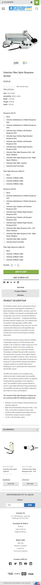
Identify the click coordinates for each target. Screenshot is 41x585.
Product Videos (21, 291)
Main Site (20, 543)
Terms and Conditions (20, 551)
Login (17, 529)
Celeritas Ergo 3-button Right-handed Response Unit (19, 148)
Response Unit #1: (9, 113)
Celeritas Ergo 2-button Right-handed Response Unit (19, 137)
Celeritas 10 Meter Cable (14, 178)
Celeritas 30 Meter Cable (14, 184)
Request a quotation (20, 546)
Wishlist (20, 526)
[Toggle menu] (3, 8)
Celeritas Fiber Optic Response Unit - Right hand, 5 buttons (21, 159)
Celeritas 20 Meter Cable (14, 181)
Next (37, 40)
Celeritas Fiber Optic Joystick (16, 163)
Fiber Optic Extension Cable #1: (14, 171)
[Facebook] (4, 282)
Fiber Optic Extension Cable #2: (14, 247)
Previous (3, 40)
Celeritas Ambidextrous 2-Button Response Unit (21, 121)
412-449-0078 (8, 2)
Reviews (20, 295)
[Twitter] (14, 282)
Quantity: (6, 265)
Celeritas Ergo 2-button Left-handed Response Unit (19, 132)
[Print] (11, 282)
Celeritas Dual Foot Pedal (15, 166)
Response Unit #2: (9, 189)
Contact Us (20, 548)
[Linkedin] (18, 282)
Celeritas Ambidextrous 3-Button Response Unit (21, 126)
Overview (20, 287)
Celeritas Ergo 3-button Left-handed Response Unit (19, 142)
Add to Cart (11, 483)
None (8, 117)
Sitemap (27, 583)
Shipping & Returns (20, 532)
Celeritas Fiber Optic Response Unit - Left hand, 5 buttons (20, 153)
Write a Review (8, 89)
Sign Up (23, 529)
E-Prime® (16, 349)
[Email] (8, 282)
